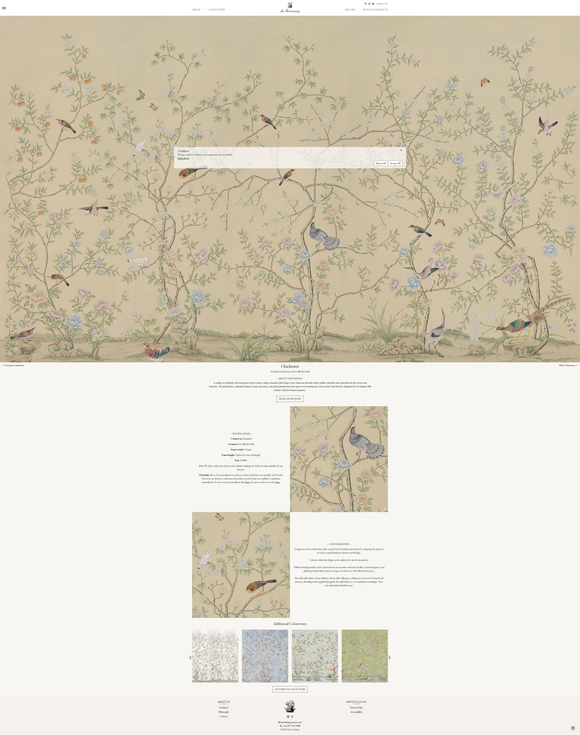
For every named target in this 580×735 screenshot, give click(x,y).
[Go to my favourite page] (369, 3)
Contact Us (381, 3)
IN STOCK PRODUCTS (375, 9)
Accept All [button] (395, 163)
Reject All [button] (381, 163)
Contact (224, 716)
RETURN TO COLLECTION (290, 689)
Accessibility (356, 712)
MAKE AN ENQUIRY (290, 398)
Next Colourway (567, 365)
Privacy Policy (356, 707)
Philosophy (223, 712)
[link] (373, 3)
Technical (223, 707)
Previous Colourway (14, 365)
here (248, 482)
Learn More (183, 158)
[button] (401, 150)
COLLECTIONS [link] (217, 9)
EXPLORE (350, 9)
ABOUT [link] (196, 9)
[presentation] (190, 657)
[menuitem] (196, 9)
